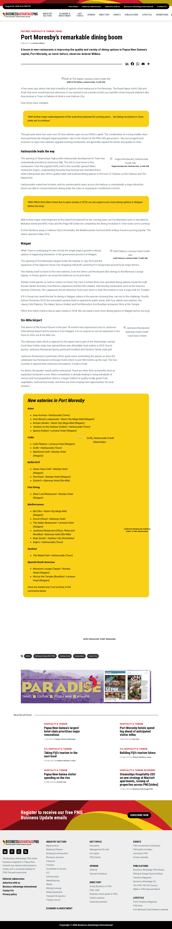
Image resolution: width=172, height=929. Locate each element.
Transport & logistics (56, 896)
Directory (104, 14)
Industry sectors (47, 14)
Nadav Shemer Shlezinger (65, 739)
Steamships (79, 656)
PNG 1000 (94, 890)
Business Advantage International (138, 6)
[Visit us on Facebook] (12, 851)
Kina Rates (73, 6)
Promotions (162, 14)
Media (49, 884)
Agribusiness (52, 845)
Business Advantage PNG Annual (148, 870)
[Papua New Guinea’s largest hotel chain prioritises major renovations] (27, 730)
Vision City (93, 656)
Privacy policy (10, 894)
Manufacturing (53, 880)
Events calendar (140, 857)
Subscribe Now (139, 815)
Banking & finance (54, 849)
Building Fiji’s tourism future (138, 753)
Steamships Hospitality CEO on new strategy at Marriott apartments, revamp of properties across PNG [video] (139, 779)
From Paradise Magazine (145, 902)
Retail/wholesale (54, 892)
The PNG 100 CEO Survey (145, 885)
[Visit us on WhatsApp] (18, 851)
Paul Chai (135, 739)
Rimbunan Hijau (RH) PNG (45, 656)
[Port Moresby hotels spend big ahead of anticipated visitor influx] (103, 730)
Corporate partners (98, 902)
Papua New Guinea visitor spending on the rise (60, 776)
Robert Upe (61, 782)
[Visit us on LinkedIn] (5, 851)
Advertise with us (112, 6)
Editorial (93, 870)
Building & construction (57, 853)
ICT (47, 872)
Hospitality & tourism (42, 31)
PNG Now (138, 905)
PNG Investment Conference (146, 845)
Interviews (149, 770)
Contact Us (162, 6)
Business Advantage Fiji (144, 881)
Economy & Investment (65, 14)
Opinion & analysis (98, 873)
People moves (53, 900)
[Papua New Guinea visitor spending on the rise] (27, 776)
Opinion (91, 14)
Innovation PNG (140, 853)
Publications (131, 14)
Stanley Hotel (65, 656)
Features (25, 31)
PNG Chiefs (95, 857)
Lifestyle (147, 14)
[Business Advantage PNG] (20, 14)
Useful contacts (97, 898)
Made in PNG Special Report (146, 889)
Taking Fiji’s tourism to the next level (61, 754)
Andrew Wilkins (39, 43)
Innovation (94, 845)
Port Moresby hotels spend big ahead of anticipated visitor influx (137, 731)
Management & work (99, 849)
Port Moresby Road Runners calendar (150, 909)
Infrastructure (52, 876)
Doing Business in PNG (101, 886)
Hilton (28, 656)
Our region (94, 853)
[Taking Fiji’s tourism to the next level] (27, 755)
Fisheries (50, 861)
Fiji (45, 749)
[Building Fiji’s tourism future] (103, 755)
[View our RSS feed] (25, 851)
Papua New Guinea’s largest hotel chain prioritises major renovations (62, 731)
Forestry (50, 865)
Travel (58, 31)
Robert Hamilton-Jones (66, 760)
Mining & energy (53, 888)
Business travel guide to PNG (103, 894)
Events (117, 14)
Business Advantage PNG (143, 789)
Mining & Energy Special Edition (148, 873)
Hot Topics (79, 14)
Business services (55, 857)
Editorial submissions (91, 6)
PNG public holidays (142, 849)
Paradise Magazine (142, 877)
